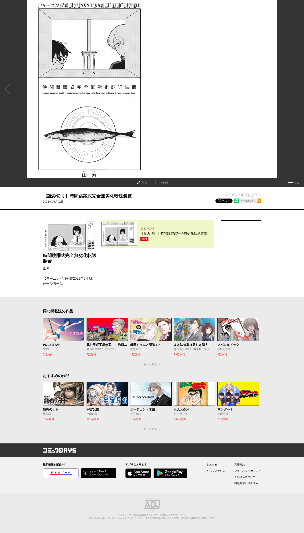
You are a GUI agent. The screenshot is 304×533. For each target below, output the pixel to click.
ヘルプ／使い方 (216, 470)
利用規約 (239, 464)
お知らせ (212, 464)
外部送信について (245, 477)
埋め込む (250, 200)
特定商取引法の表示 (246, 483)
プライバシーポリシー (247, 470)
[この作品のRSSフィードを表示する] (259, 201)
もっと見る (150, 364)
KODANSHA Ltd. (98, 518)
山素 (46, 268)
